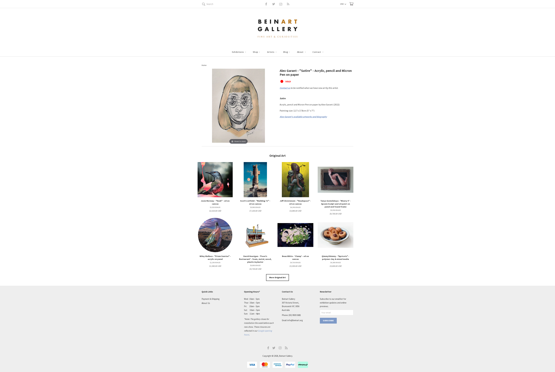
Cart (351, 3)
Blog (286, 52)
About (300, 52)
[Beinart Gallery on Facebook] (264, 4)
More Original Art (277, 277)
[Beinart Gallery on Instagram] (280, 348)
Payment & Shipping (211, 299)
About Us (206, 303)
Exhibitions (238, 52)
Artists (271, 52)
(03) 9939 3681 (295, 315)
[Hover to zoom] (238, 106)
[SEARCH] (203, 5)
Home (204, 65)
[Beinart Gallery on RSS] (283, 4)
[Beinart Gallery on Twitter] (268, 4)
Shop (256, 52)
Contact (317, 52)
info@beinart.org (295, 320)
